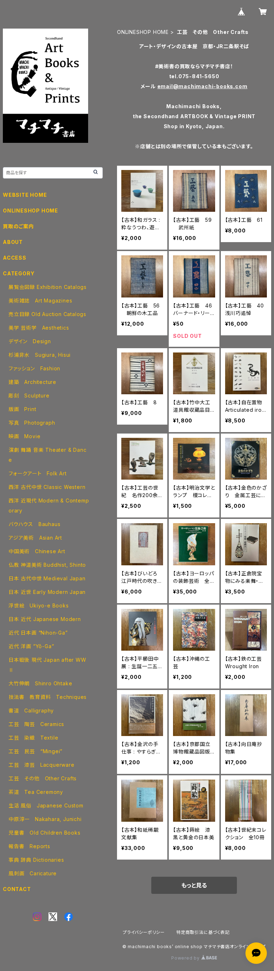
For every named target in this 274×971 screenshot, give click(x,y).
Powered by (186, 958)
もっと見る (194, 885)
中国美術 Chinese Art (37, 551)
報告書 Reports (29, 846)
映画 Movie (24, 436)
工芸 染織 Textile (33, 738)
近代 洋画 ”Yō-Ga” (31, 646)
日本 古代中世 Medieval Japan (47, 578)
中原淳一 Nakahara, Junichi (45, 819)
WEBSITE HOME (25, 195)
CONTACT (17, 889)
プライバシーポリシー (144, 932)
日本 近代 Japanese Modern (45, 619)
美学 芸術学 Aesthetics (39, 328)
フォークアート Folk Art (38, 473)
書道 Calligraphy (31, 710)
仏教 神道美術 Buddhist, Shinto (47, 565)
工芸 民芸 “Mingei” (35, 751)
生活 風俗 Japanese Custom (46, 805)
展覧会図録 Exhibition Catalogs (48, 287)
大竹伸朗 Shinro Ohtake (40, 683)
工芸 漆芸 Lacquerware (42, 765)
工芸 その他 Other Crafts (43, 778)
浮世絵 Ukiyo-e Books (39, 605)
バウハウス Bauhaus (34, 524)
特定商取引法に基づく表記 (203, 932)
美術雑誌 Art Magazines (40, 300)
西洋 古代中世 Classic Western (47, 487)
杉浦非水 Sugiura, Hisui (40, 355)
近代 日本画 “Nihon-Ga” (38, 633)
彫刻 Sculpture (29, 395)
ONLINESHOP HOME (143, 32)
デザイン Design (30, 341)
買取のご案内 (18, 226)
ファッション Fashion (34, 368)
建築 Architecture (32, 382)
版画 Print (22, 409)
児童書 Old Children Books (45, 833)
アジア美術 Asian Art (35, 538)
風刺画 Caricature (33, 873)
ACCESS (14, 258)
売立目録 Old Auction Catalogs (47, 314)
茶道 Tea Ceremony (36, 792)
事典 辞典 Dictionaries (36, 860)
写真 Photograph (32, 423)
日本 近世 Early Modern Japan (47, 592)
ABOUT (13, 242)
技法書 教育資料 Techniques (48, 697)
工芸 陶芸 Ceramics (36, 724)
